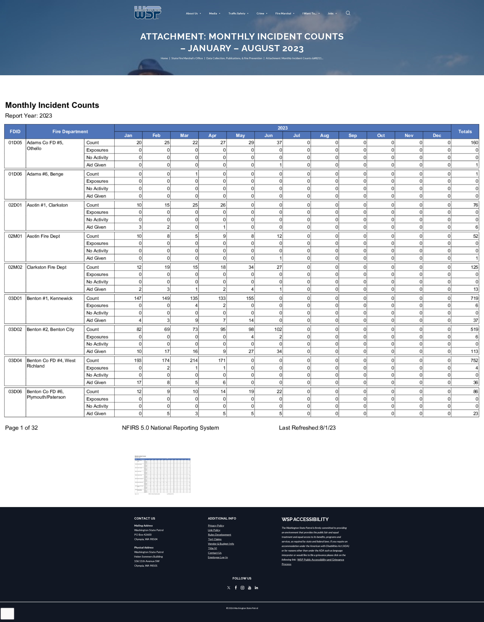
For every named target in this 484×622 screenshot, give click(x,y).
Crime (260, 13)
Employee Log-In (218, 557)
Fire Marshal (283, 13)
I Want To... (309, 13)
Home (164, 58)
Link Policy (214, 530)
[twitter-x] (228, 587)
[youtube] (249, 587)
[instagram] (242, 587)
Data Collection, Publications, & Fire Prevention (234, 58)
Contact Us (215, 552)
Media (213, 13)
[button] (348, 13)
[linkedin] (256, 587)
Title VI (212, 548)
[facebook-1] (236, 587)
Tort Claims (215, 539)
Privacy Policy (216, 525)
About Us (192, 13)
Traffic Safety (236, 13)
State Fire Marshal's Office (187, 58)
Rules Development (219, 534)
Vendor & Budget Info (221, 543)
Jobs (331, 13)
